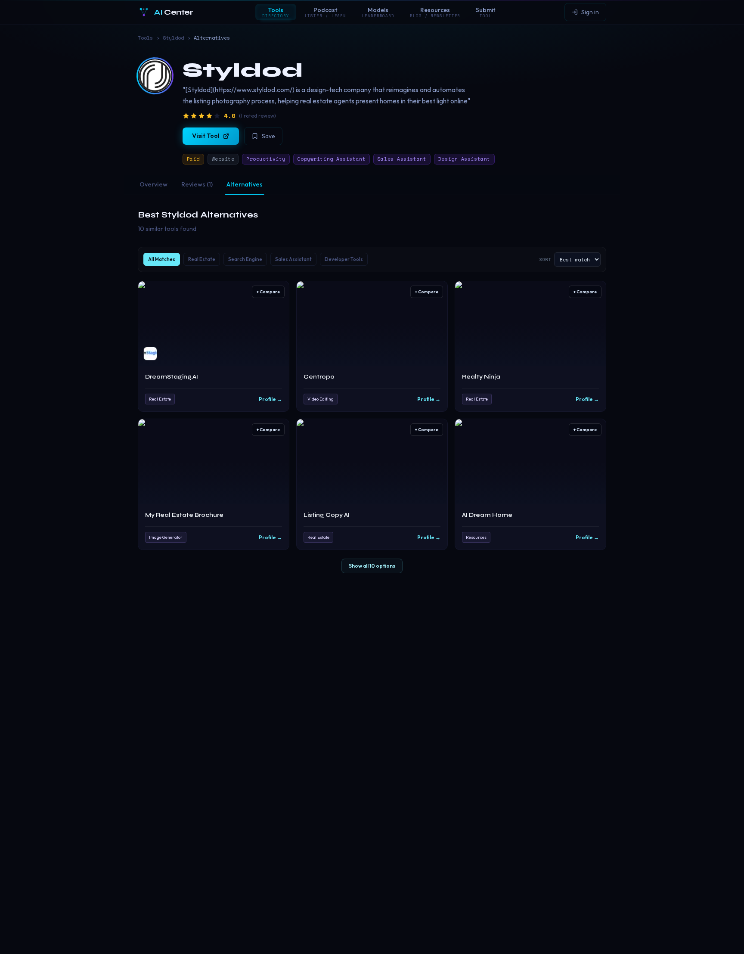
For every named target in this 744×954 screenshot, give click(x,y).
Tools (145, 37)
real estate (201, 259)
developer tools (344, 259)
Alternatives (244, 184)
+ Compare (268, 292)
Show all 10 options (372, 565)
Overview (153, 184)
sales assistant (293, 259)
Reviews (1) (197, 184)
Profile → (270, 399)
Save (268, 136)
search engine (245, 259)
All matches (161, 259)
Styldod (173, 37)
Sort (545, 259)
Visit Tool (206, 136)
